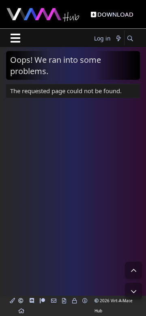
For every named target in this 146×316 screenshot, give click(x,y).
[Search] (130, 38)
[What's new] (118, 38)
